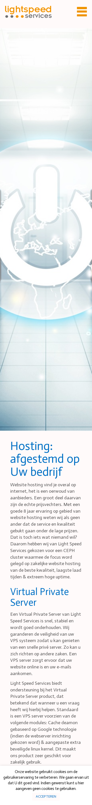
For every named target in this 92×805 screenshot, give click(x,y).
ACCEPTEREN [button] (46, 796)
